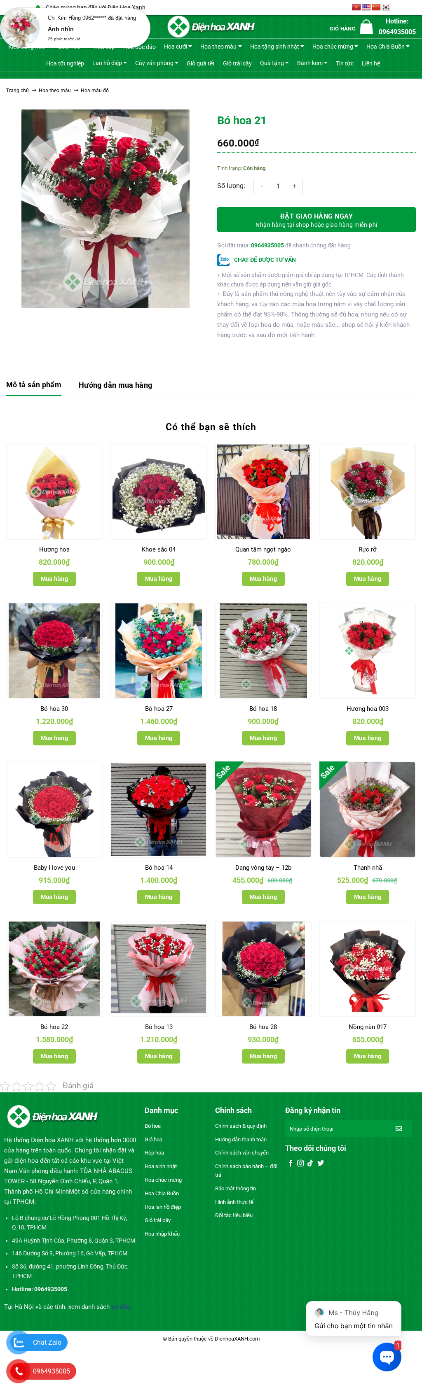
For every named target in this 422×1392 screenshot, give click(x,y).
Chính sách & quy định (241, 1126)
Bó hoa (153, 1126)
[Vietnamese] (356, 8)
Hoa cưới (175, 46)
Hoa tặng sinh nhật (274, 46)
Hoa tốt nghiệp (65, 63)
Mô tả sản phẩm (33, 384)
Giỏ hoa (153, 1139)
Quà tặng (272, 62)
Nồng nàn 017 (368, 1027)
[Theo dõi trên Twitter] (320, 1163)
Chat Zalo (47, 1342)
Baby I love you (54, 867)
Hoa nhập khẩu (162, 1234)
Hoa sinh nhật (161, 1166)
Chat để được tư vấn (264, 259)
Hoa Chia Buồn (385, 46)
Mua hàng (54, 578)
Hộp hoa (154, 1153)
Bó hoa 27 (159, 708)
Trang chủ (17, 90)
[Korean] (386, 8)
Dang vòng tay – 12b (263, 867)
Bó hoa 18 (263, 708)
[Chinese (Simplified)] (376, 8)
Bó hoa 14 (159, 867)
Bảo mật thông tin (235, 1188)
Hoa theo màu (218, 46)
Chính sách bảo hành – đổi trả (246, 1170)
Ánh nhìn (61, 29)
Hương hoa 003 (368, 708)
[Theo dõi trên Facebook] (290, 1163)
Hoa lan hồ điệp (163, 1207)
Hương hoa (54, 549)
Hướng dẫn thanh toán (241, 1139)
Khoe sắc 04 (159, 549)
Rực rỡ (368, 549)
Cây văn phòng (154, 62)
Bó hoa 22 (54, 1027)
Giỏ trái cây (237, 63)
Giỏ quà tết (201, 63)
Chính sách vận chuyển (242, 1153)
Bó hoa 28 (263, 1027)
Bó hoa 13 (159, 1027)
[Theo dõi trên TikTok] (310, 1163)
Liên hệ (371, 63)
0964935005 (267, 245)
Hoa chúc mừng (332, 46)
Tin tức (345, 63)
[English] (366, 8)
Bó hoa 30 (54, 708)
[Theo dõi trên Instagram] (300, 1163)
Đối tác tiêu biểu (234, 1215)
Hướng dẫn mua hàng (115, 385)
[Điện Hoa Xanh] (211, 26)
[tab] (33, 385)
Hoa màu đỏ (95, 90)
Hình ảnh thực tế (234, 1202)
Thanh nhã (368, 867)
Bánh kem (310, 62)
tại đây (120, 1307)
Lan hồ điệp (107, 62)
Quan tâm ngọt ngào (263, 549)
